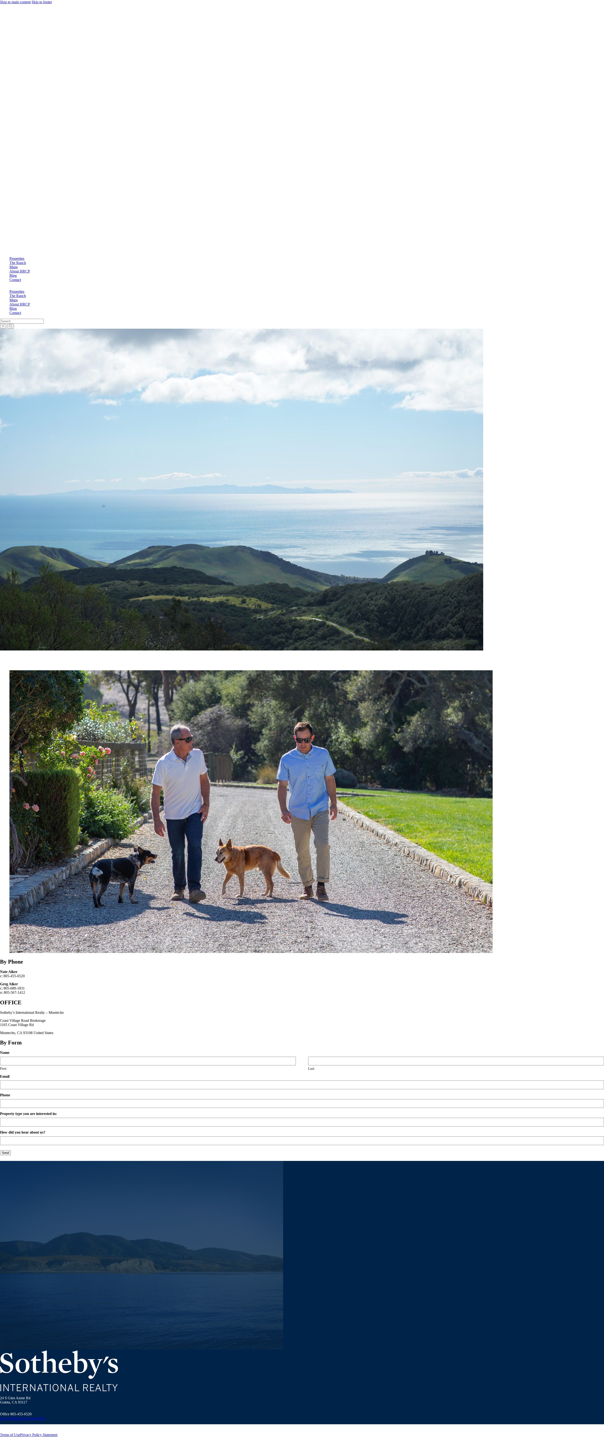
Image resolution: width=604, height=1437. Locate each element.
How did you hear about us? (22, 1132)
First (3, 1068)
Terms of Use (10, 1435)
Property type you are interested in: (28, 1114)
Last (311, 1068)
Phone (5, 1095)
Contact (15, 280)
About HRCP (19, 271)
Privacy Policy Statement (38, 1435)
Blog (13, 275)
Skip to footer (42, 2)
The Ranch (17, 263)
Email (4, 1076)
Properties (16, 259)
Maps (13, 267)
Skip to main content (15, 2)
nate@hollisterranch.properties (22, 1418)
